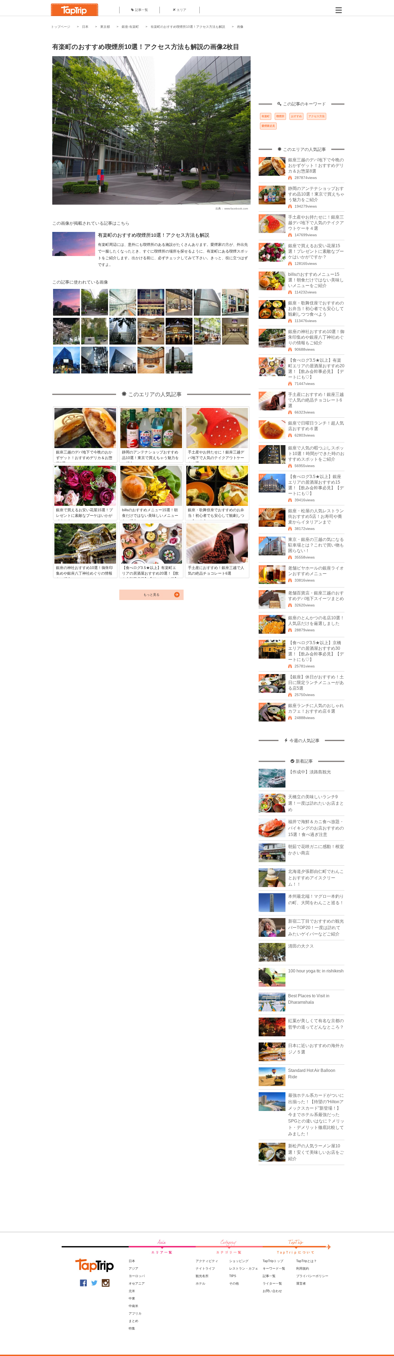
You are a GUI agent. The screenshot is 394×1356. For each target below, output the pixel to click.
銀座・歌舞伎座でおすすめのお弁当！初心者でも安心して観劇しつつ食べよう (316, 308)
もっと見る (151, 595)
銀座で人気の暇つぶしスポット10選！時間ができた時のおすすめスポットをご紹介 (316, 453)
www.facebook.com (236, 208)
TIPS (232, 1276)
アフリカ (135, 1313)
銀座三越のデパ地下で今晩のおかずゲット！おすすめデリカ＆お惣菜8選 (316, 165)
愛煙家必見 (268, 125)
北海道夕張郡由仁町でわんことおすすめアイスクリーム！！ (316, 878)
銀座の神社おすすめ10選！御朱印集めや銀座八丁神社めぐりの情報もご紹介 (316, 337)
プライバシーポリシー (312, 1276)
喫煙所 (280, 116)
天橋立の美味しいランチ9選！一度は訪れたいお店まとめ (316, 803)
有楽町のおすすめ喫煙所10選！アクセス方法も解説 (188, 27)
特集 (132, 1328)
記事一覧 (141, 10)
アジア (133, 1268)
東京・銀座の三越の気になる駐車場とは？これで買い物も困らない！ (316, 545)
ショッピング (238, 1261)
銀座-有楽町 (130, 27)
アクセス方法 (316, 116)
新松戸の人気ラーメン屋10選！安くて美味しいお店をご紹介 (316, 1152)
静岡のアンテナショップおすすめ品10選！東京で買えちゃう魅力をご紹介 (316, 194)
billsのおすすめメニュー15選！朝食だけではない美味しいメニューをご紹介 (316, 280)
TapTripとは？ (306, 1261)
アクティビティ (207, 1261)
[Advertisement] (301, 68)
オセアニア (137, 1283)
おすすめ (296, 116)
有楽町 (266, 116)
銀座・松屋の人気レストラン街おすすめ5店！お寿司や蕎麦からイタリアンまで (316, 516)
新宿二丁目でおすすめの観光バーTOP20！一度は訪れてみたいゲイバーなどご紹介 (316, 927)
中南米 (133, 1306)
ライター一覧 (272, 1283)
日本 (85, 27)
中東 (132, 1298)
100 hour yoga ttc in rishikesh (316, 971)
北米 (132, 1291)
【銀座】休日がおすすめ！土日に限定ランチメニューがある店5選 (316, 682)
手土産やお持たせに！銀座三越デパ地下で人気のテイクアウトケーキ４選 (316, 223)
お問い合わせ (272, 1291)
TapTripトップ (273, 1261)
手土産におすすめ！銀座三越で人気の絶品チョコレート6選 (316, 400)
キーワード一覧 (274, 1268)
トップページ (60, 27)
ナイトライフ (205, 1268)
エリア (181, 10)
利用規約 (302, 1268)
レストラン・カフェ (243, 1268)
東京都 (105, 27)
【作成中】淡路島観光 (309, 772)
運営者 (301, 1283)
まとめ (133, 1321)
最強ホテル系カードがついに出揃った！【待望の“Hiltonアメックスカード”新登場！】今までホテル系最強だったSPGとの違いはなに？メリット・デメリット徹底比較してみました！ (316, 1114)
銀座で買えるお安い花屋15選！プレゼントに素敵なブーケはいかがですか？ (316, 251)
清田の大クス (301, 946)
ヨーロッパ (137, 1276)
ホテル (200, 1283)
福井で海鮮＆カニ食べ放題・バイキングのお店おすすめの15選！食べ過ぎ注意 (316, 828)
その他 (234, 1283)
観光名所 (202, 1276)
